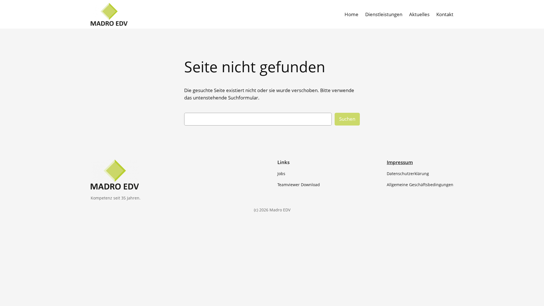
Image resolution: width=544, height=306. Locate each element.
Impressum (400, 162)
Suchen (347, 119)
